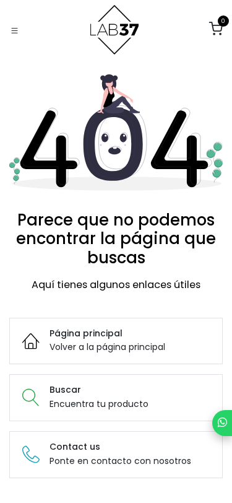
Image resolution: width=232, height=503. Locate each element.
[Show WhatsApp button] (222, 423)
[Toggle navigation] (14, 30)
